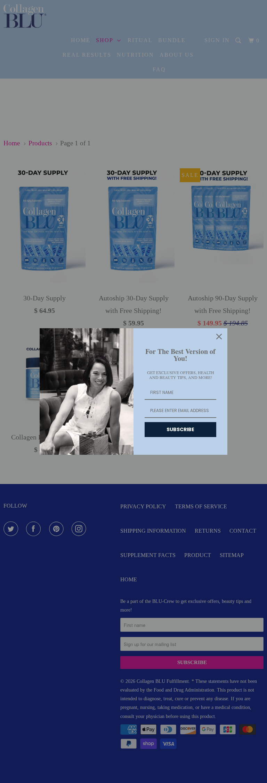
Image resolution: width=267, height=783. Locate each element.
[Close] (219, 336)
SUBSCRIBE (180, 429)
